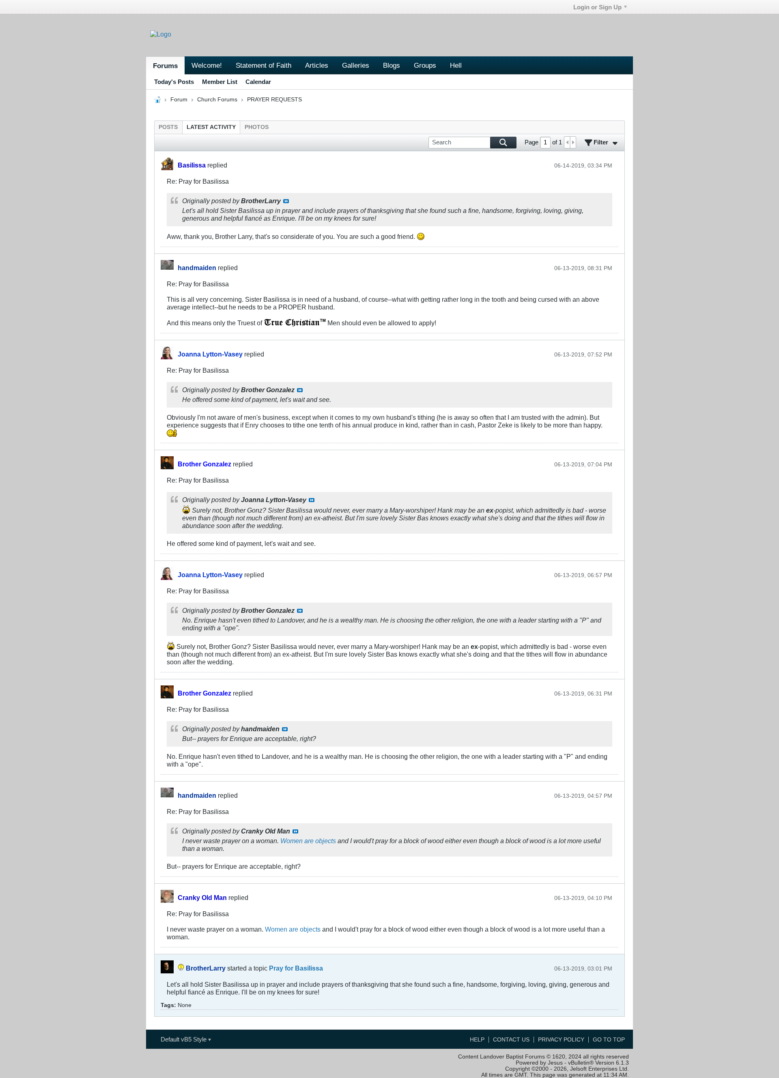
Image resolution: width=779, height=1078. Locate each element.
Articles (316, 65)
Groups (425, 65)
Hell (456, 65)
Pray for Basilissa (296, 968)
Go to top (609, 1040)
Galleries (355, 65)
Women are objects (308, 840)
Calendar (258, 81)
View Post (286, 201)
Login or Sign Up (597, 7)
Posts (168, 127)
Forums (165, 66)
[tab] (168, 127)
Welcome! (207, 65)
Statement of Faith (263, 65)
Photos (257, 127)
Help (477, 1040)
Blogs (391, 65)
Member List (219, 81)
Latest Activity (211, 127)
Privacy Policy (561, 1040)
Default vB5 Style (184, 1039)
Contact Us (511, 1040)
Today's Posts (174, 81)
